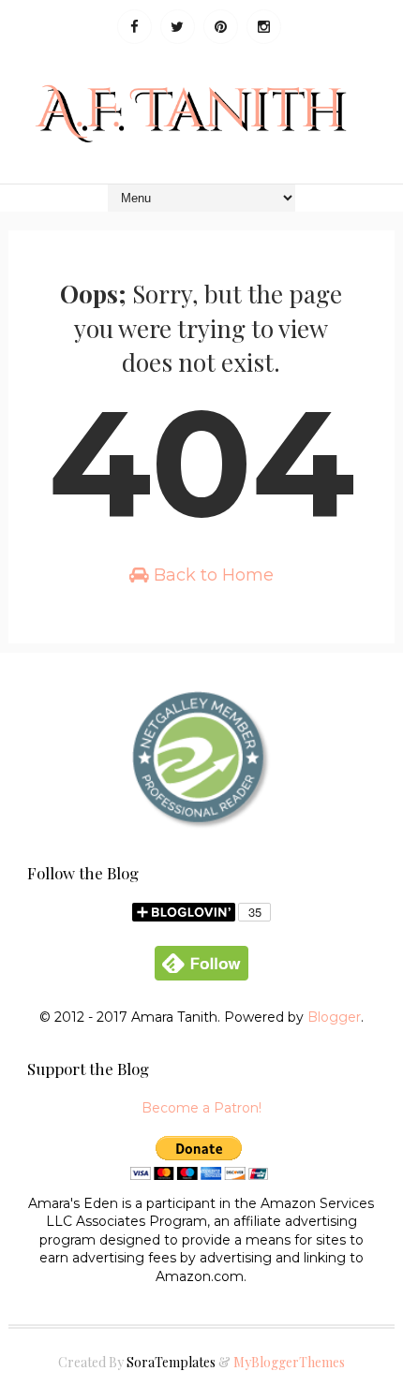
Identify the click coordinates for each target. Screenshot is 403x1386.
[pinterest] (220, 26)
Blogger (334, 1017)
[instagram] (263, 26)
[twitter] (177, 26)
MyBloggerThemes (289, 1362)
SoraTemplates (171, 1362)
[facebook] (134, 26)
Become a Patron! (201, 1107)
